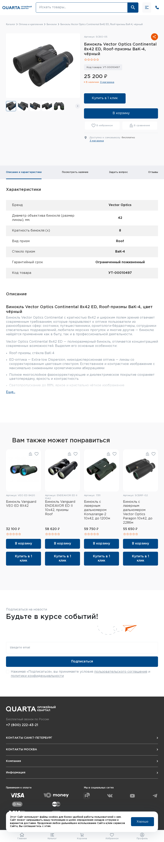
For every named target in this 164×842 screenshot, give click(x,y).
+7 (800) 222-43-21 (22, 725)
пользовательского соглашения (120, 671)
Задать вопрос (118, 172)
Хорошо (142, 822)
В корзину (121, 113)
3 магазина (107, 82)
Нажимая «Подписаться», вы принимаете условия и (80, 673)
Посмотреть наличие (75, 172)
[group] (11, 106)
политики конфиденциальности (37, 675)
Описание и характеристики (24, 172)
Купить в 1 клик (105, 98)
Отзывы (153, 172)
